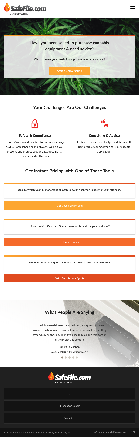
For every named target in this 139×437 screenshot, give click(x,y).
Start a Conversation (69, 71)
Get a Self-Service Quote (69, 278)
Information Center (69, 405)
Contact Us (69, 418)
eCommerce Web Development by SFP (114, 432)
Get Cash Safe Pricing (70, 205)
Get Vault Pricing (69, 242)
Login (69, 393)
